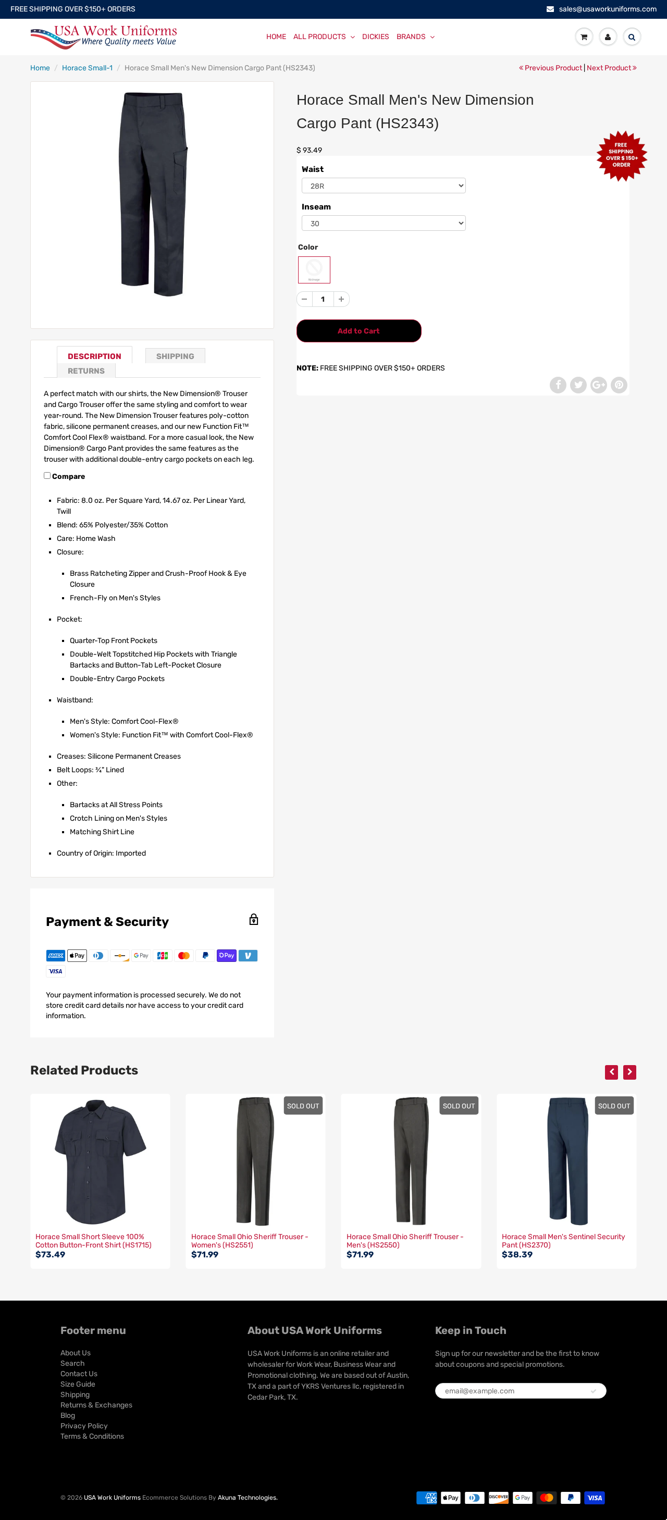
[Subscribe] (593, 1391)
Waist (313, 169)
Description (94, 356)
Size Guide (77, 1384)
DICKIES (375, 36)
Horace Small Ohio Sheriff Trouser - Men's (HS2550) (405, 1241)
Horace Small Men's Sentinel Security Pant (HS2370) (563, 1241)
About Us (75, 1353)
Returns (86, 371)
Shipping (175, 356)
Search (72, 1363)
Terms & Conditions (92, 1436)
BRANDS (411, 36)
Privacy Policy (84, 1426)
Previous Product (552, 68)
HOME (276, 36)
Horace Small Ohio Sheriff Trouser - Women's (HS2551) (249, 1241)
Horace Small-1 (87, 68)
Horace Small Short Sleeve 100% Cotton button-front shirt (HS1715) (93, 1241)
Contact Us (78, 1373)
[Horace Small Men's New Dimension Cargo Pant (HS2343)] (152, 194)
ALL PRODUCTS (319, 36)
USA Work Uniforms (112, 1497)
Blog (67, 1415)
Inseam (316, 207)
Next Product (610, 68)
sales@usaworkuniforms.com (608, 9)
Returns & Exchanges (96, 1405)
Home (40, 68)
